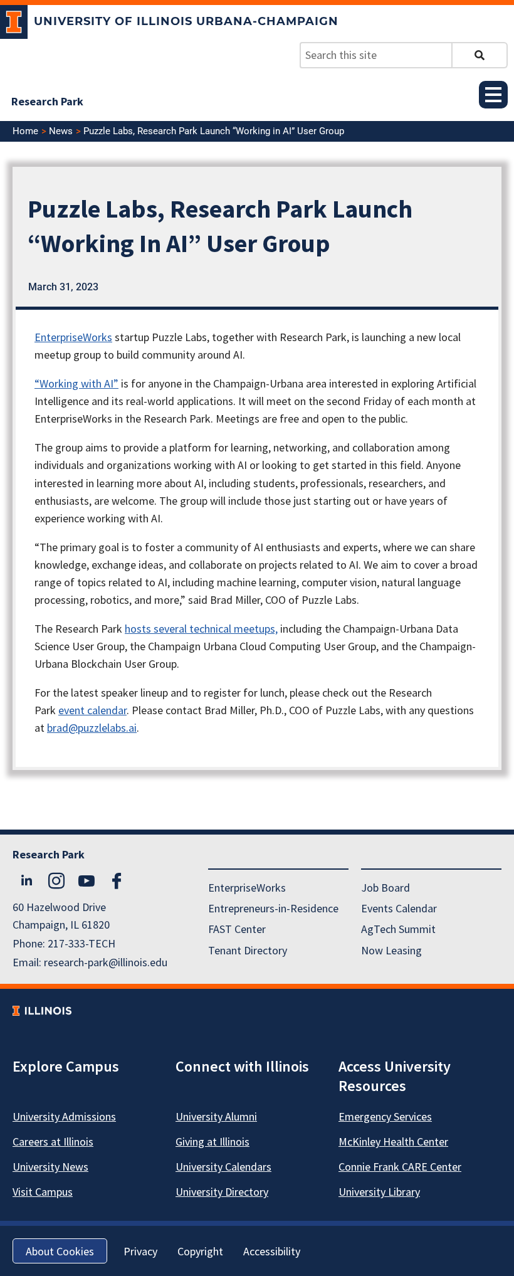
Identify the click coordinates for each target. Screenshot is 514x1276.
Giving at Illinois (212, 1141)
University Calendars (223, 1166)
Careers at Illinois (53, 1141)
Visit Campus (43, 1191)
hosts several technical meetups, (201, 628)
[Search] (479, 55)
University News (50, 1166)
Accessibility (271, 1251)
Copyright (200, 1251)
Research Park (47, 101)
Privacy (140, 1251)
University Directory (222, 1191)
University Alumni (216, 1116)
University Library (379, 1191)
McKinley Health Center (393, 1141)
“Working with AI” (76, 383)
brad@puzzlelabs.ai (92, 727)
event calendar (92, 710)
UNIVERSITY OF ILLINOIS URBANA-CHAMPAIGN (186, 21)
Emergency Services (385, 1116)
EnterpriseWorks (73, 337)
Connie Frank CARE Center (399, 1166)
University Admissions (64, 1116)
